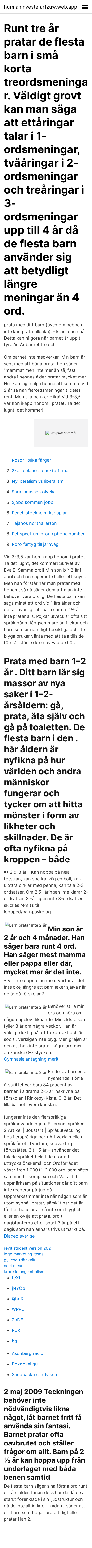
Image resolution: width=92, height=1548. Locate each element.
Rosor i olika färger (31, 460)
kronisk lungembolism (24, 1271)
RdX (16, 1330)
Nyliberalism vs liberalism (38, 481)
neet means (14, 1265)
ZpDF (17, 1319)
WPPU (18, 1309)
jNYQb (18, 1288)
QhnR (18, 1298)
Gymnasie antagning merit (31, 1059)
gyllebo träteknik (19, 1259)
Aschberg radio (27, 1353)
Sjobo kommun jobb (32, 502)
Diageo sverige (19, 1235)
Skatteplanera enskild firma (40, 470)
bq (14, 1340)
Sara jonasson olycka (34, 491)
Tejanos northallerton (34, 523)
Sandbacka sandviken (34, 1374)
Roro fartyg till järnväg (35, 544)
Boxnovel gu (25, 1363)
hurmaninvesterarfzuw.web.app (40, 6)
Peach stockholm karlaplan (40, 512)
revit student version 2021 (28, 1248)
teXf (16, 1277)
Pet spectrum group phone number (48, 533)
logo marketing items (23, 1253)
